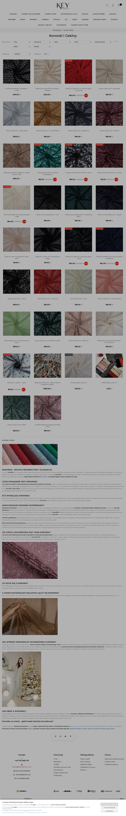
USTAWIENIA (109, 811)
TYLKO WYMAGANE (109, 807)
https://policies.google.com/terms (37, 812)
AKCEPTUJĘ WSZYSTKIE (109, 804)
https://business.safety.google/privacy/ (13, 812)
